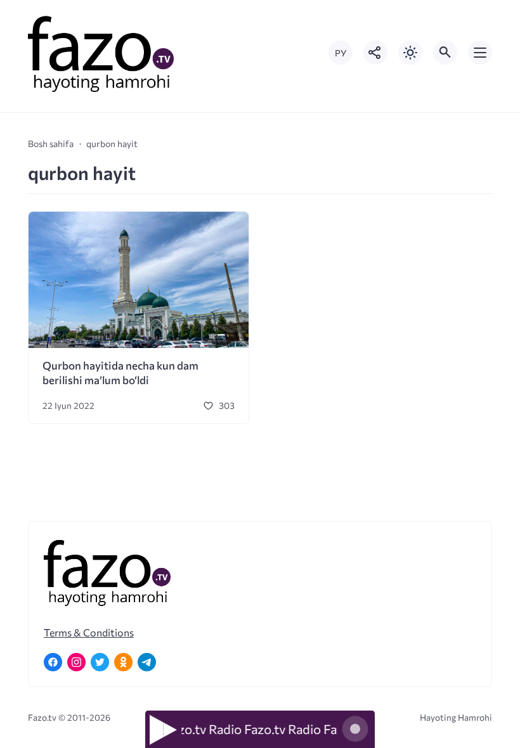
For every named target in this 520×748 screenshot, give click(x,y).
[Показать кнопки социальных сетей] (375, 53)
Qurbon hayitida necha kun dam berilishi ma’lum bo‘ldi (120, 373)
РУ (340, 53)
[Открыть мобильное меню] (480, 53)
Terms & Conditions (89, 632)
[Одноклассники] (123, 662)
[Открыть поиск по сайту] (445, 53)
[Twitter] (100, 662)
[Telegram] (147, 662)
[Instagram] (76, 662)
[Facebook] (53, 662)
